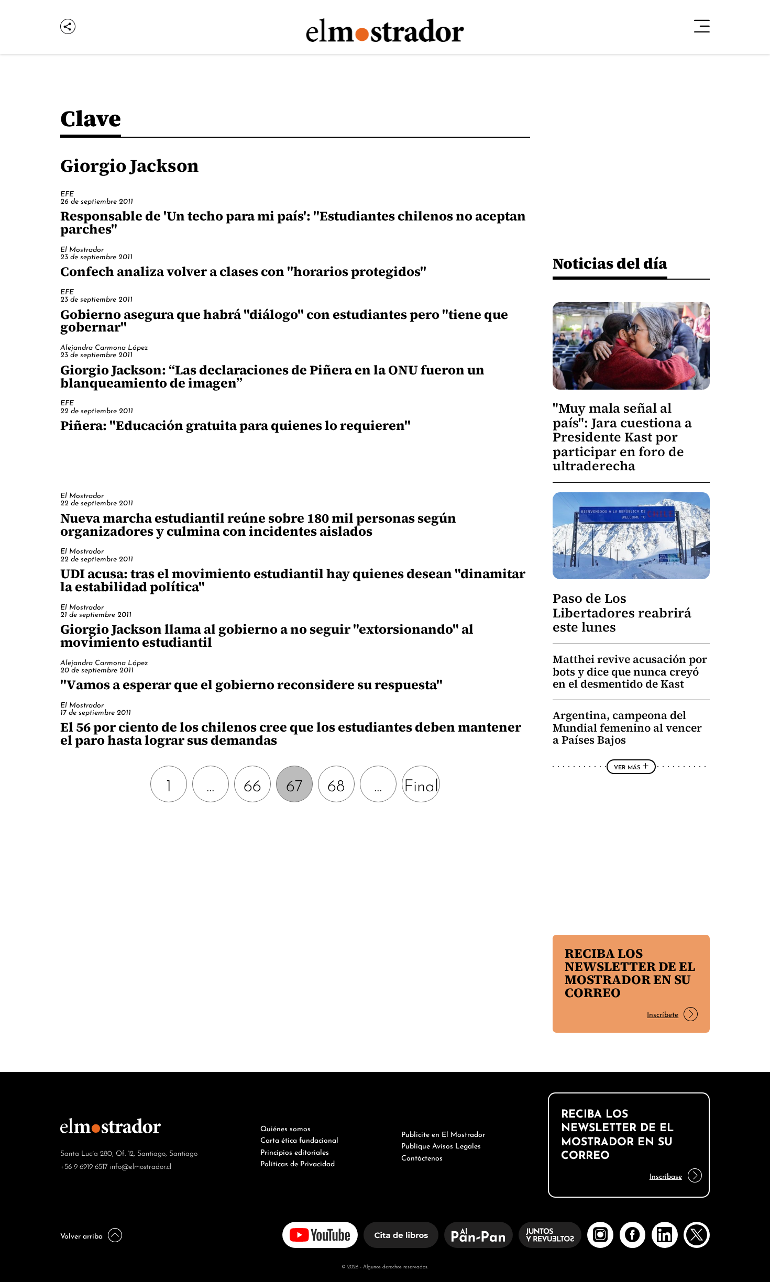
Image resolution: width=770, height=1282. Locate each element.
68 (336, 783)
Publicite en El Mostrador (443, 1133)
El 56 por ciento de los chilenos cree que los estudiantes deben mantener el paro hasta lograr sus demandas (290, 733)
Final (421, 783)
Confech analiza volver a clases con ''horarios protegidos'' (243, 271)
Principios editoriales (294, 1151)
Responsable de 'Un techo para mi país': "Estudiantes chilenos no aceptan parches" (293, 222)
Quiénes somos (285, 1127)
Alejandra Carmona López (104, 346)
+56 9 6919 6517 (84, 1165)
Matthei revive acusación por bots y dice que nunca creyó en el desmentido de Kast (630, 671)
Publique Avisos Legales (441, 1145)
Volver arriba (81, 1235)
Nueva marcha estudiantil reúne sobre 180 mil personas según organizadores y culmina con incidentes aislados (258, 524)
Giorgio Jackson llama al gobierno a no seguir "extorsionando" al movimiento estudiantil (267, 635)
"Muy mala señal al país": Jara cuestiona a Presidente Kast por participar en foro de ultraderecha (622, 437)
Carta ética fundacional (299, 1139)
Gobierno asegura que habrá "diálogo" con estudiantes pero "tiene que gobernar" (284, 320)
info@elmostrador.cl (140, 1165)
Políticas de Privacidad (297, 1162)
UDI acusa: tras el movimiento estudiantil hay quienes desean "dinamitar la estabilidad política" (292, 580)
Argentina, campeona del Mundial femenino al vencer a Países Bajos (627, 727)
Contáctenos (422, 1157)
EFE (67, 192)
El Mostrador (82, 248)
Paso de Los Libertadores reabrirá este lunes (622, 613)
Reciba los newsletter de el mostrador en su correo (630, 972)
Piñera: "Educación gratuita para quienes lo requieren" (235, 425)
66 (252, 783)
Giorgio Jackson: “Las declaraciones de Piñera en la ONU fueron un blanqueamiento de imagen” (272, 376)
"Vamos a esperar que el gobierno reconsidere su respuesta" (251, 684)
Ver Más (627, 766)
